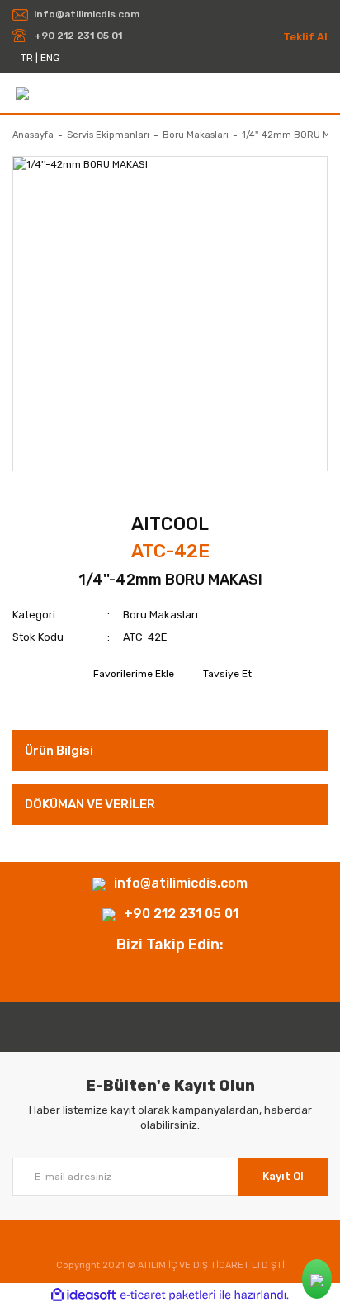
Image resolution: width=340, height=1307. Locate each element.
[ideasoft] (83, 1295)
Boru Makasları (160, 615)
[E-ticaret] (168, 1295)
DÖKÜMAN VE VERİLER (90, 804)
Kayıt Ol (283, 1176)
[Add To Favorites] (131, 674)
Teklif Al (305, 37)
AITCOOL (170, 524)
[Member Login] (321, 93)
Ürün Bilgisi (59, 750)
